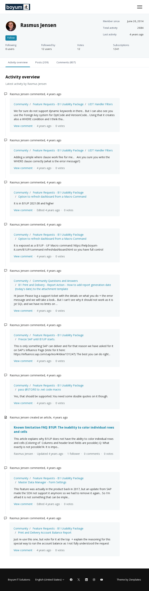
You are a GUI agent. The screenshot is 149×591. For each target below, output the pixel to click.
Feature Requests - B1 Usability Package (58, 104)
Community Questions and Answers (55, 281)
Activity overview (18, 62)
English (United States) (48, 579)
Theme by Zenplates (129, 579)
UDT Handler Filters (100, 104)
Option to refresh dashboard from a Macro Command (52, 196)
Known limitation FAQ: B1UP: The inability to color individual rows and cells (64, 429)
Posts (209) (42, 62)
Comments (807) (66, 62)
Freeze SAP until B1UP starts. (36, 339)
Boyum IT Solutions (19, 579)
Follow (11, 37)
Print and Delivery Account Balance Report (44, 532)
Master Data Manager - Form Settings (42, 482)
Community (21, 104)
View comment (23, 126)
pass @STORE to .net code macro (39, 389)
